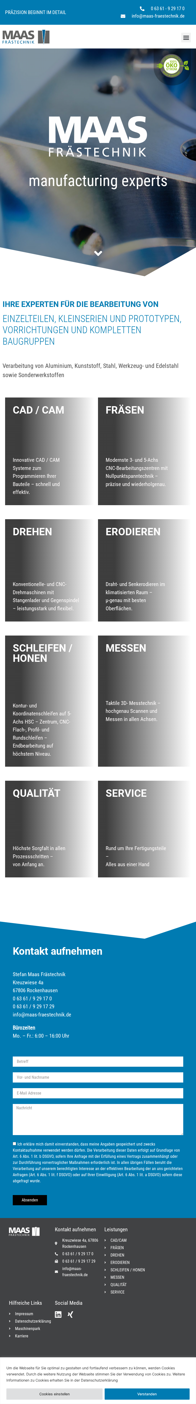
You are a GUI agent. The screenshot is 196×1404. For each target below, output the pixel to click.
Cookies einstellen (54, 1394)
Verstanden (147, 1394)
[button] (186, 37)
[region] (98, 1380)
